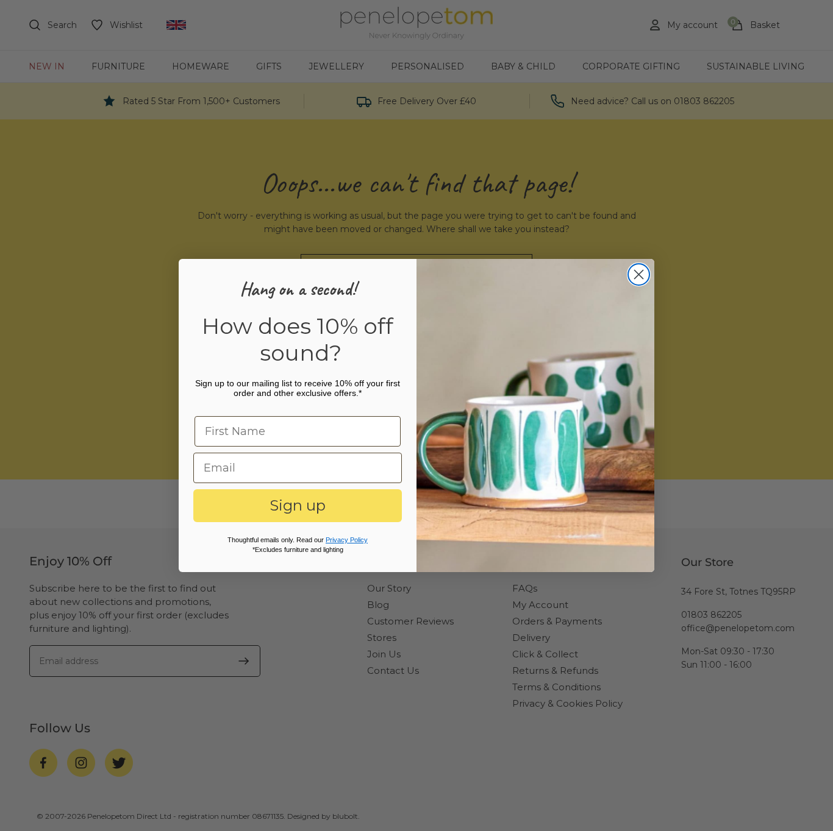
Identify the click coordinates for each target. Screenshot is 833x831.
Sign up (298, 505)
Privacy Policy (347, 539)
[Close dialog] (638, 274)
